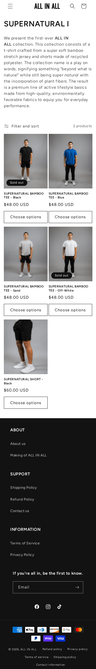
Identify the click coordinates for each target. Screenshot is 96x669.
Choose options (25, 217)
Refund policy (52, 649)
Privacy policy (77, 649)
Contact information (50, 664)
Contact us (19, 511)
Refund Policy (22, 499)
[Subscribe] (77, 587)
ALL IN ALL (28, 649)
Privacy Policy (22, 555)
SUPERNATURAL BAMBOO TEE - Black (24, 195)
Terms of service (36, 657)
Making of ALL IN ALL (28, 455)
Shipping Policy (23, 487)
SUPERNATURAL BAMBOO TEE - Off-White (68, 288)
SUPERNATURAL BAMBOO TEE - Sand (24, 288)
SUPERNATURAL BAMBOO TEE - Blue (68, 195)
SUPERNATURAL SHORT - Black (23, 381)
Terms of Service (25, 543)
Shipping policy (65, 657)
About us (18, 444)
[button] (10, 6)
